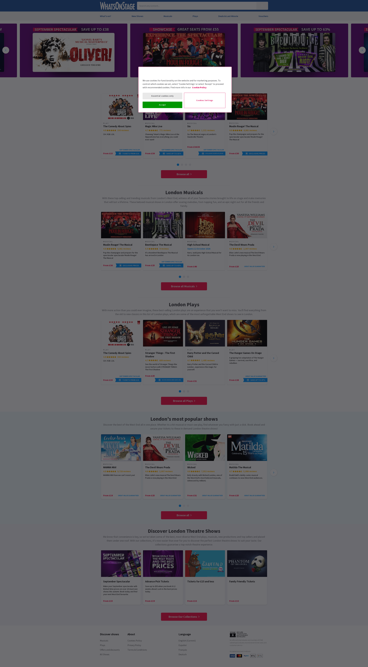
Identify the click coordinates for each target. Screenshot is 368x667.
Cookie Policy (199, 87)
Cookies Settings (204, 100)
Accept (162, 104)
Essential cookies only (162, 96)
